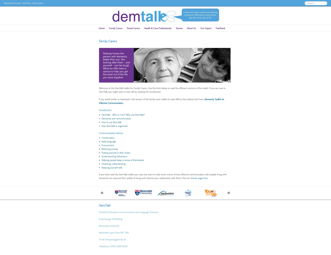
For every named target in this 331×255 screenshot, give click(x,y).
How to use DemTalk (112, 122)
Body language (109, 141)
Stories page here (199, 178)
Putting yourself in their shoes (116, 152)
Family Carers (115, 28)
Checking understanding (114, 163)
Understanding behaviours (114, 156)
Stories (179, 28)
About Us (191, 28)
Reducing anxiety (110, 148)
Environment (108, 145)
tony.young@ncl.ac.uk (116, 239)
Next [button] (229, 193)
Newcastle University (12, 3)
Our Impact (205, 28)
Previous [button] (102, 193)
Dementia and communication (116, 118)
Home (102, 28)
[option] (121, 193)
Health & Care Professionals (157, 28)
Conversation (108, 137)
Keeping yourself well (112, 167)
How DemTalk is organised (114, 126)
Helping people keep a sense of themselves (123, 160)
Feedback (220, 28)
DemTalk (26, 3)
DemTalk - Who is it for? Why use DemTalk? (123, 114)
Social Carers (133, 28)
